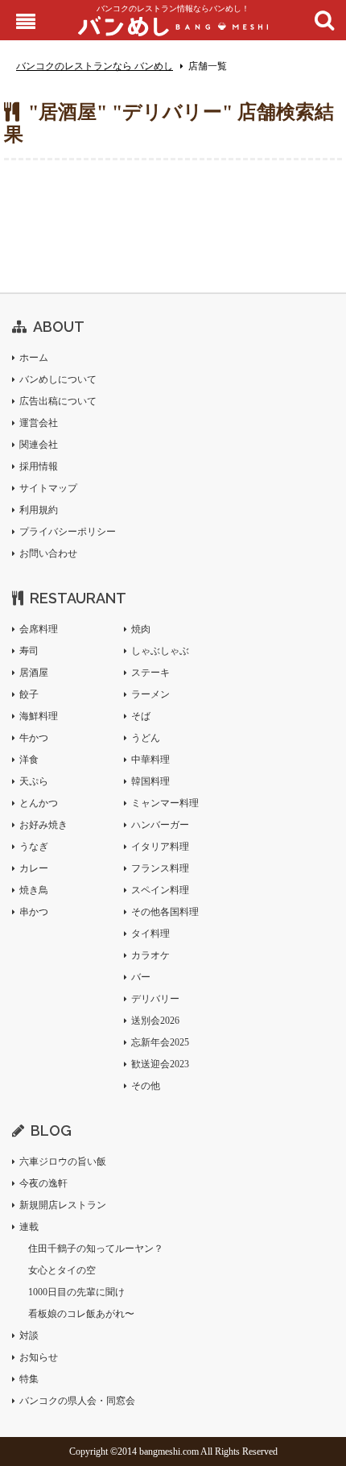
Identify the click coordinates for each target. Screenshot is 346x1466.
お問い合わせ (48, 553)
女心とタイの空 (62, 1270)
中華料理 (150, 759)
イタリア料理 (160, 846)
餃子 (29, 694)
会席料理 (38, 629)
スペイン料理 (160, 890)
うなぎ (33, 846)
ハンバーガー (160, 824)
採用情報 (38, 466)
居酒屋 (33, 672)
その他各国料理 (165, 911)
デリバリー (155, 998)
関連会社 (38, 444)
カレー (33, 868)
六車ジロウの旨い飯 (62, 1161)
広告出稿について (58, 401)
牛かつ (33, 737)
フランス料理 (160, 868)
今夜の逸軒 (43, 1183)
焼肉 (140, 629)
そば (140, 716)
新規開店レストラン (62, 1205)
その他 (145, 1085)
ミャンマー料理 (165, 803)
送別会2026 (155, 1020)
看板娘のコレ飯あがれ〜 (81, 1313)
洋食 (29, 759)
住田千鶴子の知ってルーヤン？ (95, 1248)
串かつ (33, 911)
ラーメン (150, 694)
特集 (29, 1379)
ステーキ (150, 672)
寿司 (29, 650)
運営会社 (38, 423)
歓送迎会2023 (160, 1064)
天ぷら (33, 781)
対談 (29, 1335)
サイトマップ (48, 488)
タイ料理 (150, 933)
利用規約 (38, 510)
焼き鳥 (33, 890)
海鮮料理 (38, 716)
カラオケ (150, 955)
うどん (145, 737)
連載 (29, 1226)
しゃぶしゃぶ (160, 650)
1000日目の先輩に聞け (76, 1292)
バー (140, 977)
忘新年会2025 (160, 1042)
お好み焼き (43, 824)
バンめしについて (58, 379)
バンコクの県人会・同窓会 (77, 1400)
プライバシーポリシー (67, 531)
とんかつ (38, 803)
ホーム (33, 357)
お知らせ (38, 1357)
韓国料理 (150, 781)
